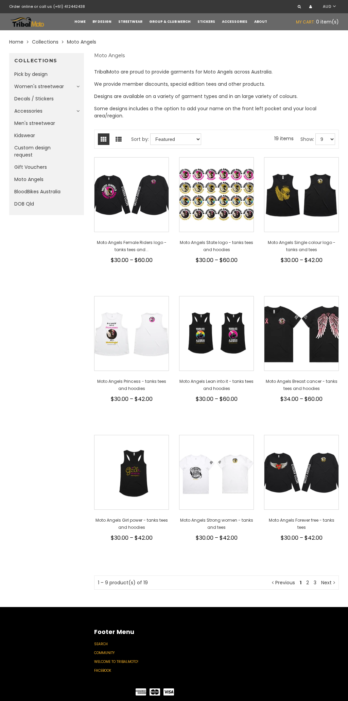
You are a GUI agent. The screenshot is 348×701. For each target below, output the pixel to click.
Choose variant (134, 273)
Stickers (206, 21)
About (260, 21)
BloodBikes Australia (37, 191)
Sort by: (140, 139)
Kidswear (24, 135)
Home (80, 21)
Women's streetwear (39, 86)
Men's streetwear (34, 123)
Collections (45, 41)
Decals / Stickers (34, 98)
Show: (307, 139)
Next (326, 582)
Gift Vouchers (30, 167)
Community (104, 652)
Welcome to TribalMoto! (116, 661)
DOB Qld (24, 203)
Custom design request (32, 151)
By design (101, 21)
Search (101, 644)
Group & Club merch (170, 21)
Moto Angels (29, 179)
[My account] (311, 7)
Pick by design (31, 74)
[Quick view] (132, 284)
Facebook (102, 670)
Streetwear (130, 21)
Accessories (234, 21)
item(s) (317, 21)
